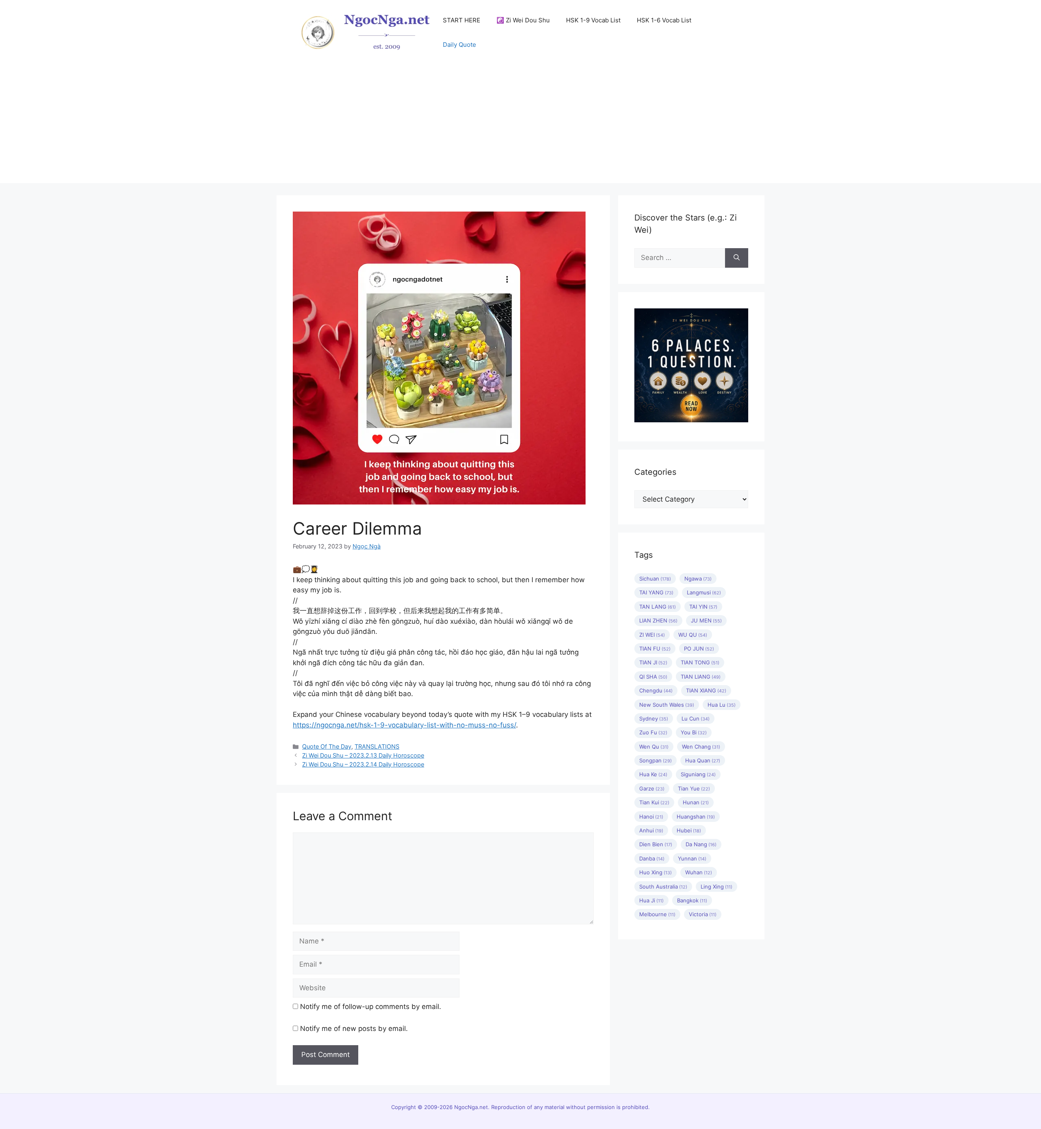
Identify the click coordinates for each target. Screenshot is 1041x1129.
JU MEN (706, 620)
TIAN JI (653, 662)
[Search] (736, 258)
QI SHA (653, 676)
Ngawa (698, 578)
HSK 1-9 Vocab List (593, 20)
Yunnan (692, 858)
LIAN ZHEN (658, 620)
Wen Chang (701, 746)
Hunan (696, 802)
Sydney (653, 718)
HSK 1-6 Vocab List (664, 20)
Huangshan (696, 816)
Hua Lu (722, 704)
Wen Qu (654, 746)
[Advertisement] (520, 126)
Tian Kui (654, 802)
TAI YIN (703, 606)
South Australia (663, 886)
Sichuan (655, 578)
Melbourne (657, 914)
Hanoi (651, 816)
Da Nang (701, 844)
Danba (651, 858)
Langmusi (704, 592)
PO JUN (699, 648)
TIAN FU (655, 648)
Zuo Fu (653, 732)
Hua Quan (702, 760)
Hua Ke (653, 774)
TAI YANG (656, 592)
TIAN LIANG (701, 676)
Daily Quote (459, 44)
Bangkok (692, 900)
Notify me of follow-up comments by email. (370, 1006)
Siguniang (698, 774)
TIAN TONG (700, 662)
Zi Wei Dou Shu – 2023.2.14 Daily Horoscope (363, 764)
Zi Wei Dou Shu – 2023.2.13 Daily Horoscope (363, 755)
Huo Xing (655, 872)
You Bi (694, 732)
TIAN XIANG (706, 690)
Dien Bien (655, 844)
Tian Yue (694, 788)
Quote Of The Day (326, 746)
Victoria (703, 914)
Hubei (689, 830)
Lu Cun (696, 718)
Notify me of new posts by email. (354, 1028)
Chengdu (656, 690)
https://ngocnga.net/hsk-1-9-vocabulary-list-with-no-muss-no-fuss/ (404, 725)
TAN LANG (657, 606)
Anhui (651, 830)
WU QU (692, 634)
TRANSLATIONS (377, 746)
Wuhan (698, 872)
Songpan (655, 760)
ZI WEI (652, 634)
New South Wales (666, 704)
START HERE (461, 20)
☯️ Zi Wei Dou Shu (523, 20)
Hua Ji (651, 900)
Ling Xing (716, 886)
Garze (651, 788)
